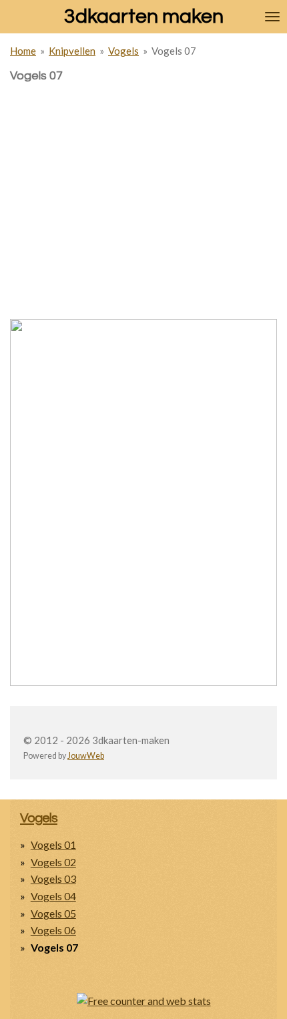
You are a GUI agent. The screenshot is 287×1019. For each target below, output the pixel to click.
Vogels (123, 51)
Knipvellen (72, 51)
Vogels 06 (53, 930)
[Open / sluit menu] (272, 16)
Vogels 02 (53, 862)
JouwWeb (85, 756)
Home (23, 51)
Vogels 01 (53, 844)
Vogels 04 (53, 896)
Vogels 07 (174, 51)
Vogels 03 (53, 878)
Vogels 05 (53, 913)
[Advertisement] (143, 176)
